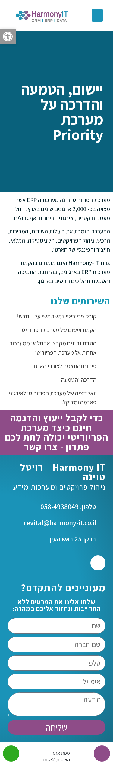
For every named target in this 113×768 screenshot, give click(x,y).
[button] (8, 36)
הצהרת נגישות (56, 759)
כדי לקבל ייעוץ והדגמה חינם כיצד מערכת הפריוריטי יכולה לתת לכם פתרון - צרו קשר (56, 432)
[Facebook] (97, 562)
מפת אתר (61, 753)
